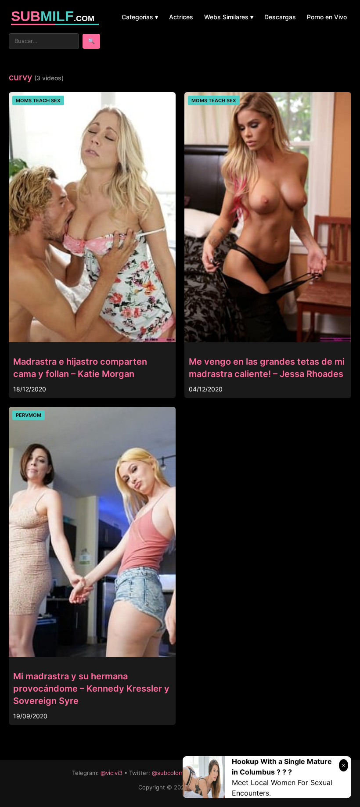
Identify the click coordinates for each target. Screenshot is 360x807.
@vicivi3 (111, 772)
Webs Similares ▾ (228, 17)
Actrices (181, 17)
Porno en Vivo (327, 17)
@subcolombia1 (173, 772)
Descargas (280, 17)
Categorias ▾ (140, 17)
